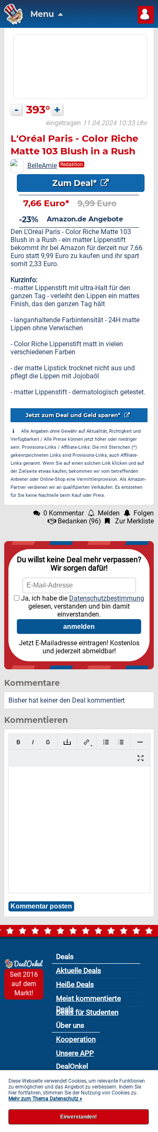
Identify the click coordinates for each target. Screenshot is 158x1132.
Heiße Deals (75, 984)
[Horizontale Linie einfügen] (140, 742)
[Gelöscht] (47, 742)
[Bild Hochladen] (67, 742)
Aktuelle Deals (78, 970)
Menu (43, 14)
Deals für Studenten (87, 1012)
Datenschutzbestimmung (106, 598)
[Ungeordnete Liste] (106, 742)
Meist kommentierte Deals (88, 999)
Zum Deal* (75, 183)
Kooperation (76, 1039)
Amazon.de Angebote (85, 219)
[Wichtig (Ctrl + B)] (18, 742)
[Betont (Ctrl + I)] (33, 742)
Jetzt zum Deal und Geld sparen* (74, 415)
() (79, 521)
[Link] (86, 742)
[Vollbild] (140, 758)
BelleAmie (42, 166)
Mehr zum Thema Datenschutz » (45, 1099)
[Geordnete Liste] (120, 742)
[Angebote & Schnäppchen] (11, 23)
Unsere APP (75, 1053)
